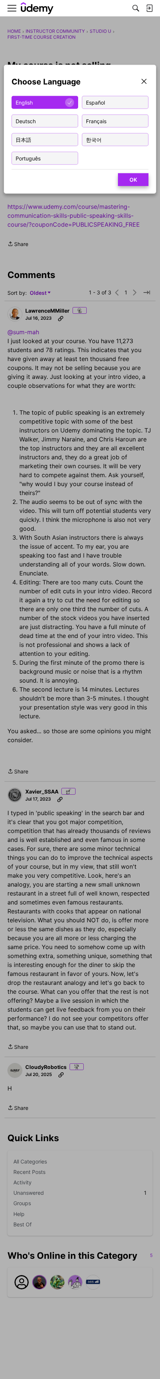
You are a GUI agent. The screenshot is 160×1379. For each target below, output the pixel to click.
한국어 (94, 139)
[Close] (144, 82)
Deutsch (26, 121)
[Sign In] (149, 8)
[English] (37, 8)
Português (28, 158)
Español (95, 102)
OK (133, 179)
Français (96, 121)
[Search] (136, 8)
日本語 (23, 139)
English (24, 102)
